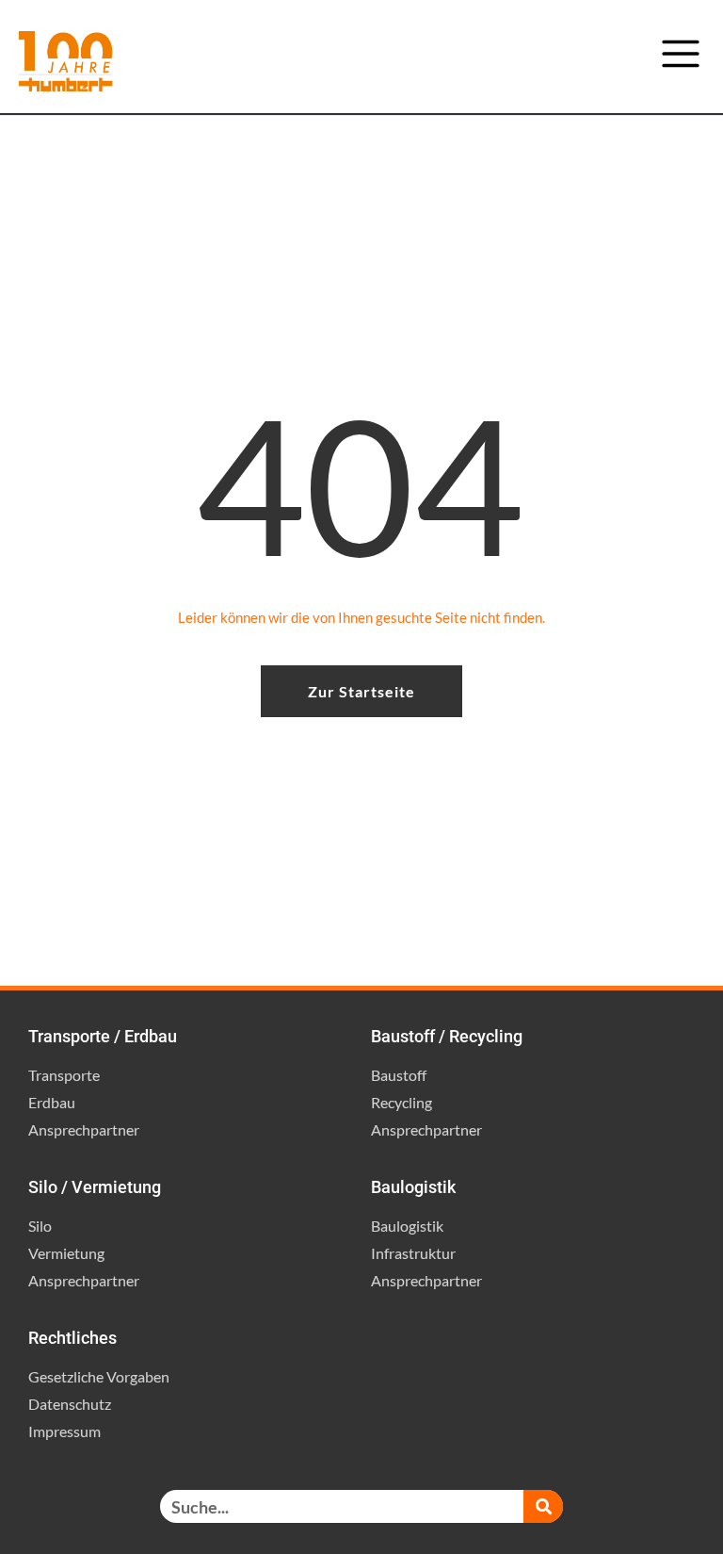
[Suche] (543, 1506)
